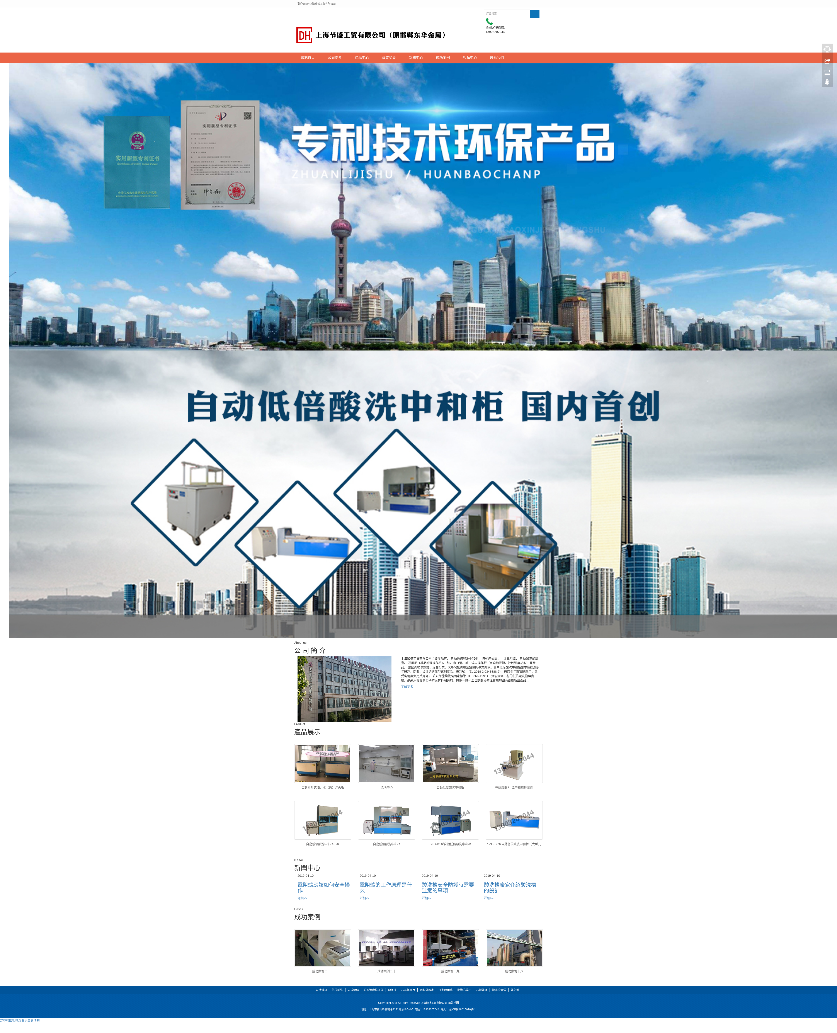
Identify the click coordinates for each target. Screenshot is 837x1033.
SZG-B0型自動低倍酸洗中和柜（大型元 (514, 844)
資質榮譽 (389, 58)
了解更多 (407, 687)
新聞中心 (416, 58)
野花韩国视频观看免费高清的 (20, 1020)
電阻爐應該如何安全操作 (324, 887)
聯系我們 (497, 58)
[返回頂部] (827, 83)
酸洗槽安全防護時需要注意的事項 (448, 887)
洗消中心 (387, 787)
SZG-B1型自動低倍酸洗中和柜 (450, 844)
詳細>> (302, 898)
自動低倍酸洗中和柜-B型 (323, 844)
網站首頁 (308, 58)
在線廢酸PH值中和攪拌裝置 (514, 787)
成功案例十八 (514, 971)
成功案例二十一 (322, 971)
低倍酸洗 (337, 990)
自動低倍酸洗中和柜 (450, 787)
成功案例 (443, 58)
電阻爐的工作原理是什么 (386, 887)
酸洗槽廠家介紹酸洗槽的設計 (510, 887)
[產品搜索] (534, 14)
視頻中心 (470, 58)
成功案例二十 (387, 971)
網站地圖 (453, 1002)
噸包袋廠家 (427, 990)
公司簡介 (335, 58)
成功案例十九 (450, 971)
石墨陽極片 (408, 990)
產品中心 (362, 58)
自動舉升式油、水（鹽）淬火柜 (322, 787)
